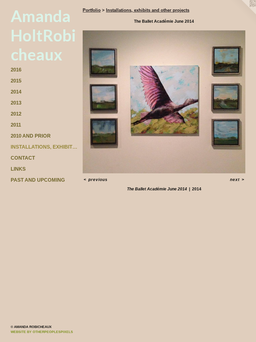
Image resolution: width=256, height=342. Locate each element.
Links (18, 169)
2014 (16, 92)
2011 (16, 125)
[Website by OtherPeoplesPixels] (242, 13)
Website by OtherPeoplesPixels (42, 332)
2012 (16, 114)
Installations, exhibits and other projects (44, 147)
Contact (23, 158)
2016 (16, 69)
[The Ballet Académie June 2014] (164, 101)
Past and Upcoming (38, 180)
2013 (16, 103)
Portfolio (92, 10)
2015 (16, 80)
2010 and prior (31, 136)
